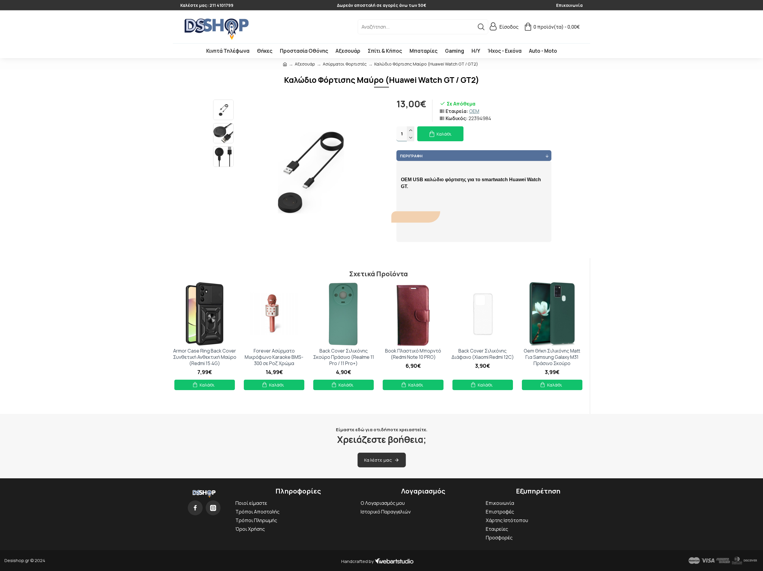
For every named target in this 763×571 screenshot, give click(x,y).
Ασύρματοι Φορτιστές (345, 64)
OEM (474, 111)
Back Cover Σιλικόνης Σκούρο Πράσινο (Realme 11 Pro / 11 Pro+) (343, 357)
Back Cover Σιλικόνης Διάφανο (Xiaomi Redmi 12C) (483, 354)
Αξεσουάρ (305, 64)
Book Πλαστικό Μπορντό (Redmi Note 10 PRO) (413, 354)
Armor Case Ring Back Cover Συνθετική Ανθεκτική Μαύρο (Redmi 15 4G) (204, 357)
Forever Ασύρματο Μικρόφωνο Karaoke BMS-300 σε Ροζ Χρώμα (274, 357)
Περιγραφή (411, 156)
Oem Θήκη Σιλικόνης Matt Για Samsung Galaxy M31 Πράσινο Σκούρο (552, 357)
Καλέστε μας (378, 460)
